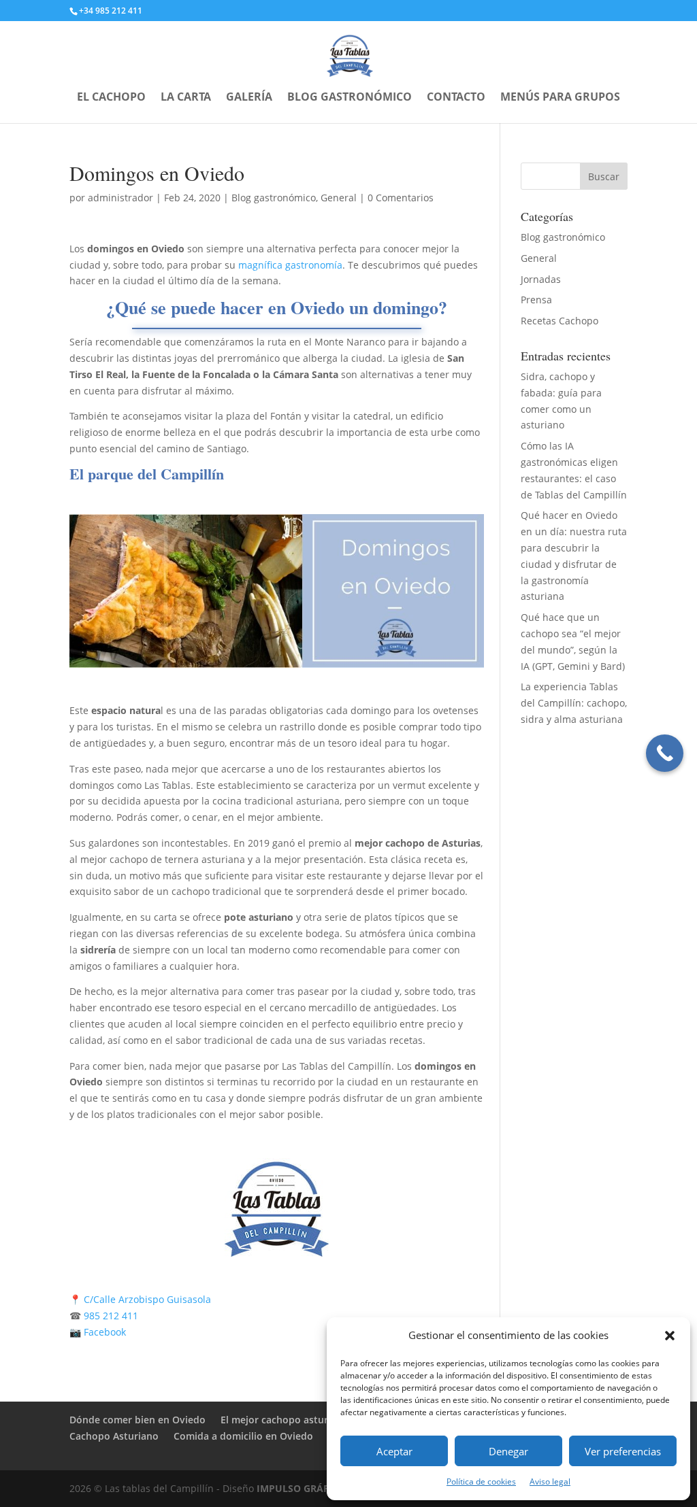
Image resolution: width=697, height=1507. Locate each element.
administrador (120, 197)
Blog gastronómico (349, 98)
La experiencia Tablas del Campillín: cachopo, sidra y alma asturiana (574, 703)
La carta (186, 98)
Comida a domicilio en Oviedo (243, 1435)
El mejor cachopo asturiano (284, 1419)
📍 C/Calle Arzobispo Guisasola (140, 1299)
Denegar (508, 1451)
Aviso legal (550, 1481)
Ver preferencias (623, 1451)
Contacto (456, 98)
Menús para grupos (560, 98)
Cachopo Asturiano (114, 1435)
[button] (670, 1335)
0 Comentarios (401, 197)
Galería (249, 98)
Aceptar (394, 1451)
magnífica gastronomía (290, 264)
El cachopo (111, 98)
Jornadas (541, 279)
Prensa (536, 299)
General (339, 197)
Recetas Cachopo (559, 320)
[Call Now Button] (664, 753)
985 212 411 (109, 1315)
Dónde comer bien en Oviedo (137, 1419)
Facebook (106, 1331)
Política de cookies (481, 1481)
